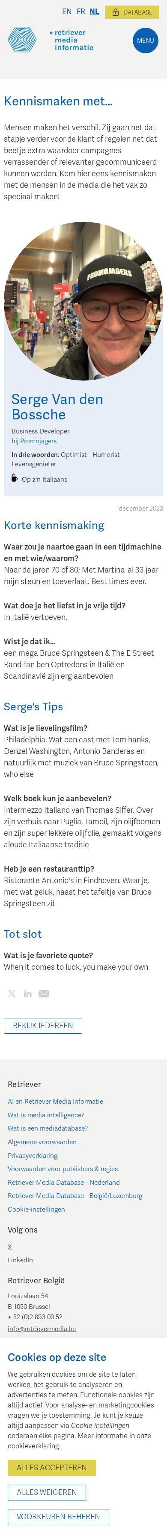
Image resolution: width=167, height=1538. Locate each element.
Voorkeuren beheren (58, 1516)
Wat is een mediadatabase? (48, 1128)
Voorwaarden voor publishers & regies (63, 1169)
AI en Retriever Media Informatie (55, 1101)
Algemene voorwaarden (42, 1142)
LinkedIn (20, 1260)
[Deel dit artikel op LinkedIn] (28, 995)
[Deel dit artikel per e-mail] (43, 995)
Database (137, 12)
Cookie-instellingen (36, 1209)
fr (81, 11)
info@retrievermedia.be (42, 1329)
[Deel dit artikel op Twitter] (12, 995)
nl (94, 11)
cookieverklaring (33, 1446)
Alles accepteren (52, 1467)
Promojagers (38, 441)
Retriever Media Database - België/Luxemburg (75, 1196)
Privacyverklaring (32, 1156)
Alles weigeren (47, 1492)
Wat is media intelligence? (46, 1115)
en (67, 11)
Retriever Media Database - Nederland (64, 1182)
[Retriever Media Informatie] (50, 39)
